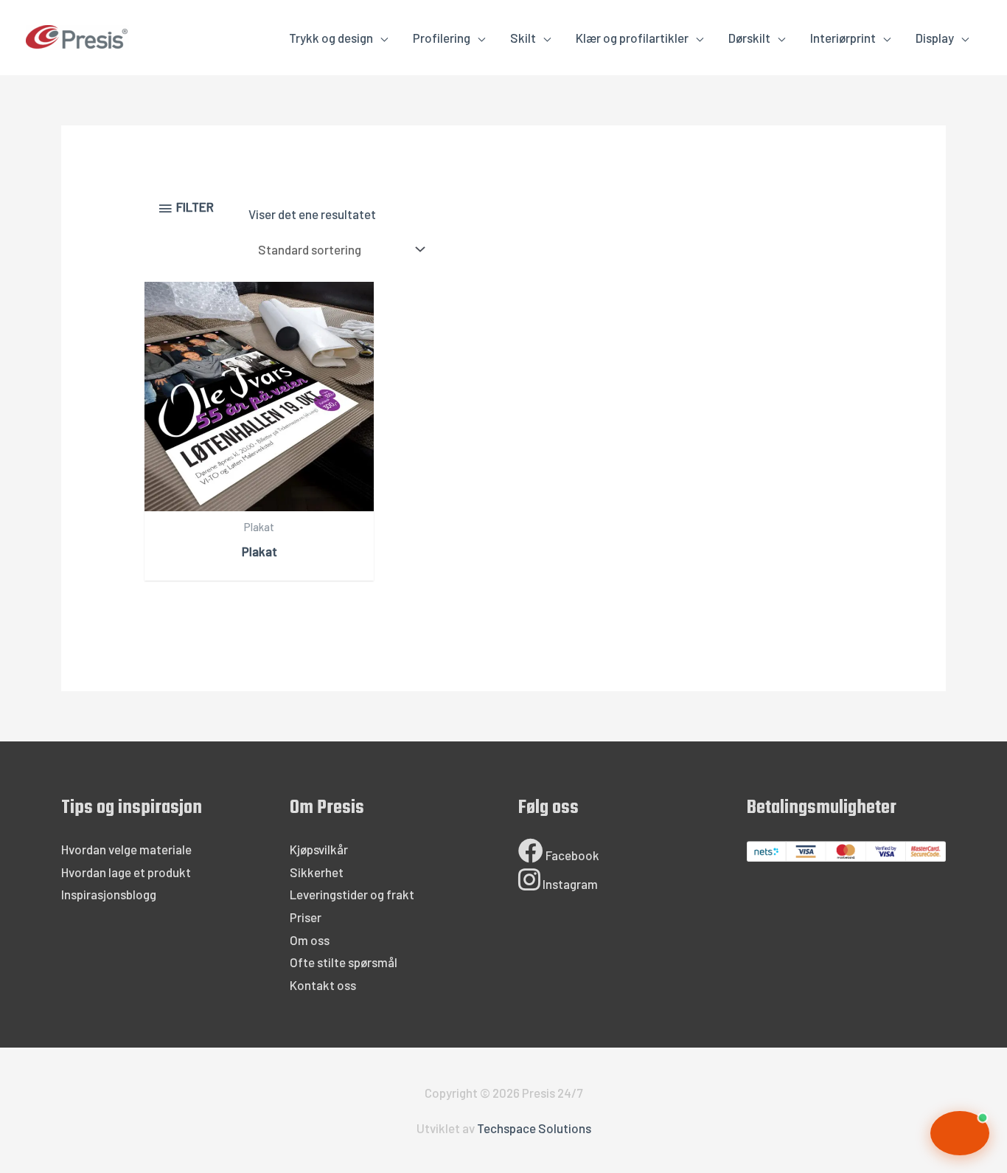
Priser (305, 917)
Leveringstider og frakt (352, 894)
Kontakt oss (323, 984)
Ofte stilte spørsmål (343, 962)
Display (935, 37)
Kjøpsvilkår (319, 849)
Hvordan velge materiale (126, 849)
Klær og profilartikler (632, 37)
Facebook (571, 855)
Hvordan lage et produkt (126, 872)
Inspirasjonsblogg (108, 894)
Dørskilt (749, 37)
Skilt (523, 37)
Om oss (310, 939)
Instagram (569, 883)
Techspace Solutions (534, 1128)
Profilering (441, 37)
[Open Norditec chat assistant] (959, 1133)
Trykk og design (331, 37)
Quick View (259, 497)
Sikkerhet (317, 872)
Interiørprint (843, 37)
